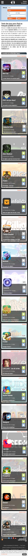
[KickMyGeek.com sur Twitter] (9, 538)
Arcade (20, 243)
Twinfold (5, 208)
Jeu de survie (23, 136)
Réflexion (24, 217)
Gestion (18, 56)
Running (24, 243)
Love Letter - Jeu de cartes (11, 368)
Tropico (5, 181)
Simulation (24, 163)
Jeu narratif (23, 82)
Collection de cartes (15, 351)
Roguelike (19, 190)
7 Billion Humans (8, 234)
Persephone (6, 476)
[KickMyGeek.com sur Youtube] (15, 538)
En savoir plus (4, 554)
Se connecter (24, 3)
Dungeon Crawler (22, 512)
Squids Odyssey (8, 395)
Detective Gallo (8, 127)
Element (5, 503)
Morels (5, 315)
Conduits (6, 288)
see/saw (6, 449)
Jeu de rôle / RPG (22, 378)
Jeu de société (23, 297)
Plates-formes (19, 404)
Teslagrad (6, 422)
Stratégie (24, 190)
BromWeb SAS (25, 540)
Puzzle (19, 217)
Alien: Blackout (7, 154)
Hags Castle (6, 529)
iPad (15, 53)
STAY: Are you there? (9, 100)
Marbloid (5, 261)
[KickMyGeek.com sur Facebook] (11, 538)
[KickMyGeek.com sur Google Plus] (13, 538)
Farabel (5, 342)
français (18, 53)
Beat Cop (5, 73)
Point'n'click (23, 56)
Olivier (12, 76)
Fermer (24, 554)
